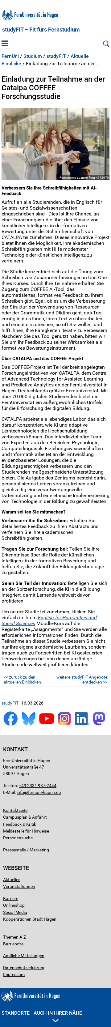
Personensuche (18, 837)
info (20, 792)
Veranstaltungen (19, 886)
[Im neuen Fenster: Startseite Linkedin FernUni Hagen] (82, 724)
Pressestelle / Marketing (26, 849)
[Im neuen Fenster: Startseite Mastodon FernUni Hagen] (100, 724)
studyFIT (56, 56)
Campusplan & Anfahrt (25, 817)
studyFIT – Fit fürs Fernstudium (41, 30)
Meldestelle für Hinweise (26, 831)
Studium (32, 56)
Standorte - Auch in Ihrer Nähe (42, 1013)
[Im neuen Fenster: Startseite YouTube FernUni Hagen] (46, 724)
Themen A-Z (14, 937)
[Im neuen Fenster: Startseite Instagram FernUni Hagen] (64, 724)
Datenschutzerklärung (24, 967)
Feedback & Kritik (19, 824)
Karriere (10, 898)
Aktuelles (11, 879)
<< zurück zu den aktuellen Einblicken (22, 679)
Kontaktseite (15, 810)
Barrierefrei (13, 943)
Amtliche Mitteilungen (23, 955)
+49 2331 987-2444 (37, 785)
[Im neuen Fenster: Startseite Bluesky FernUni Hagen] (28, 724)
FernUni (10, 56)
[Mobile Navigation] (5, 43)
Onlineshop (14, 905)
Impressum (14, 974)
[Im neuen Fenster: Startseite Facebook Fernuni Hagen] (10, 724)
